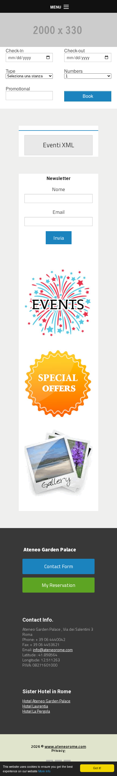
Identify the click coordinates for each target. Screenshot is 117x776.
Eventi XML (58, 145)
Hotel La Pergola (36, 711)
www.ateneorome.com (65, 746)
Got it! (97, 768)
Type (10, 71)
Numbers (73, 71)
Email (59, 212)
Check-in (15, 51)
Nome (58, 189)
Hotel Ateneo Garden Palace (46, 701)
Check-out (74, 51)
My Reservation (58, 585)
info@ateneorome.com (53, 650)
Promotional (18, 89)
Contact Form (58, 566)
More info (44, 771)
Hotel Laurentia (35, 706)
